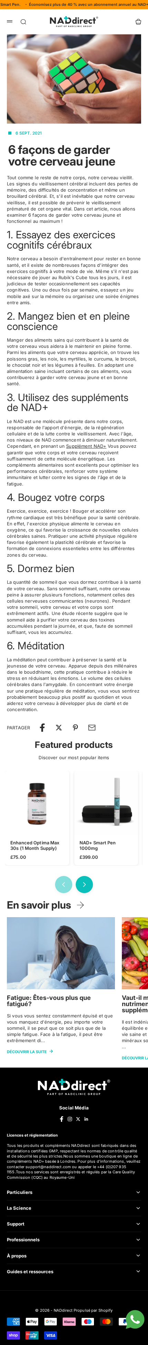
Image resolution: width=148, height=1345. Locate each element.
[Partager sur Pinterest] (75, 727)
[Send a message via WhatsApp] (135, 1319)
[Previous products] (63, 884)
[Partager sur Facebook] (42, 727)
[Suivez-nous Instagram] (70, 1119)
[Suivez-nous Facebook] (61, 1119)
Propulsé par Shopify (93, 1310)
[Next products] (84, 884)
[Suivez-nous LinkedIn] (86, 1119)
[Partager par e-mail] (92, 727)
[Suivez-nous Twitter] (78, 1119)
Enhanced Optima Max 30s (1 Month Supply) (34, 845)
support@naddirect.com (48, 1166)
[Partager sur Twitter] (59, 727)
